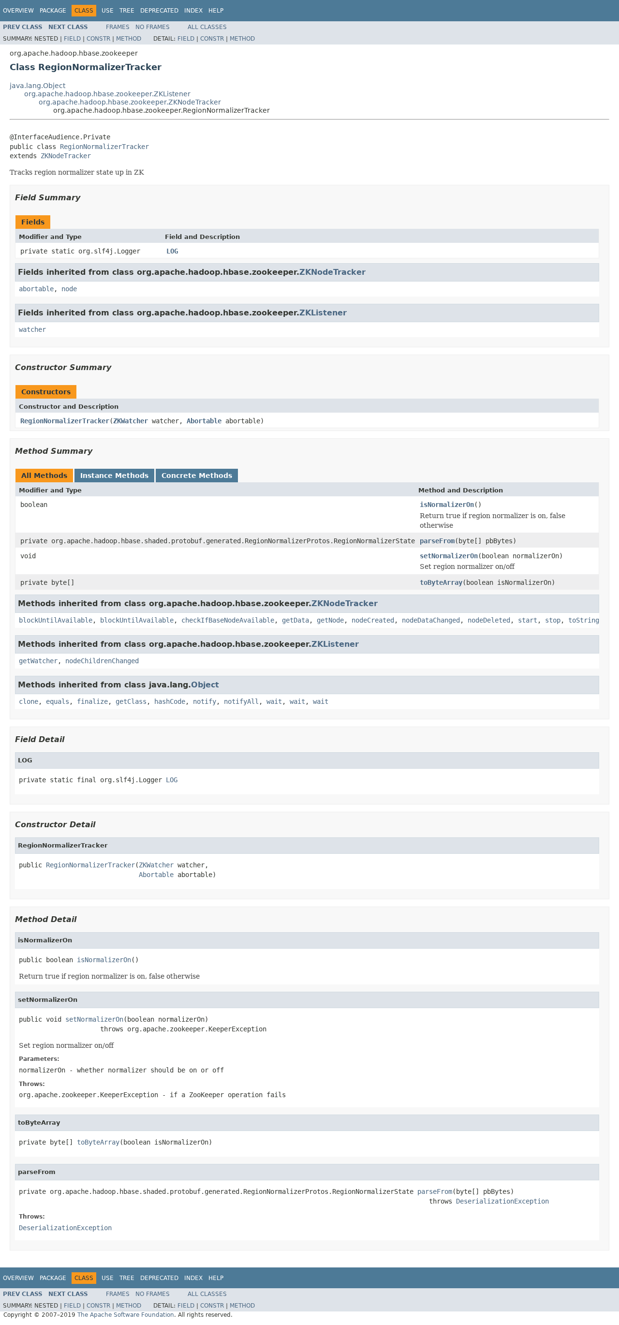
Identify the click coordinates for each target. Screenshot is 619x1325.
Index (193, 10)
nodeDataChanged (431, 620)
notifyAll (241, 701)
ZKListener (323, 312)
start (527, 620)
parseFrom (437, 541)
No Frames (152, 27)
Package (53, 10)
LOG (172, 251)
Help (215, 10)
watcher (32, 329)
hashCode (169, 701)
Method (128, 38)
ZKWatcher (130, 421)
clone (28, 701)
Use (108, 10)
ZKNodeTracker (66, 156)
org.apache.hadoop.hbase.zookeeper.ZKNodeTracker (130, 102)
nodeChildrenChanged (102, 661)
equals (57, 701)
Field (72, 38)
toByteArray (441, 582)
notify (204, 701)
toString (583, 620)
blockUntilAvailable (55, 620)
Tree (126, 10)
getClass (131, 701)
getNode (330, 620)
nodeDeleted (489, 620)
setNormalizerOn (449, 556)
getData (295, 620)
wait (274, 701)
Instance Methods (114, 475)
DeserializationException (502, 1201)
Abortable (204, 421)
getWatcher (38, 661)
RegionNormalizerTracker (104, 146)
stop (552, 620)
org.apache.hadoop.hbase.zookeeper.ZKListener (107, 94)
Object (205, 684)
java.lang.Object (37, 85)
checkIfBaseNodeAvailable (227, 620)
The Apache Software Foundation (125, 1314)
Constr (98, 38)
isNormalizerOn (447, 504)
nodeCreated (373, 620)
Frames (118, 27)
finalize (92, 701)
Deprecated (159, 10)
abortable (36, 289)
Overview (18, 10)
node (69, 289)
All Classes (207, 27)
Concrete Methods (197, 475)
